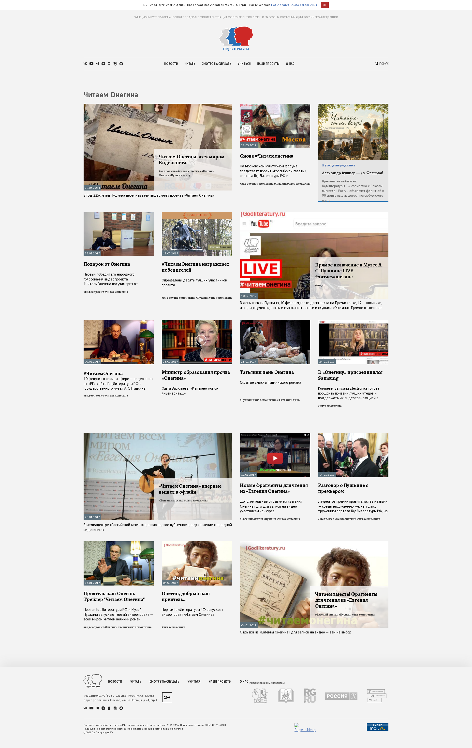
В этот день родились (338, 165)
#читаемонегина (299, 184)
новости (171, 63)
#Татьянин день (288, 400)
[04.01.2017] (197, 543)
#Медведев (326, 519)
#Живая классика (171, 500)
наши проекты (268, 63)
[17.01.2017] (275, 435)
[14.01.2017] (353, 435)
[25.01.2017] (197, 322)
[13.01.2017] (119, 543)
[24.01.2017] (353, 322)
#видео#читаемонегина (257, 184)
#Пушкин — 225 (180, 175)
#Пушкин (280, 184)
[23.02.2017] (119, 214)
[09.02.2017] (119, 322)
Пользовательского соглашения (294, 5)
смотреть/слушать (216, 63)
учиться (244, 63)
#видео (320, 285)
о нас (290, 63)
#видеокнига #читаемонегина (180, 171)
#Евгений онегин (251, 519)
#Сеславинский (345, 519)
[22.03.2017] (275, 105)
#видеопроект (94, 292)
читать (189, 63)
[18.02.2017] (197, 214)
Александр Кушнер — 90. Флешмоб (352, 173)
